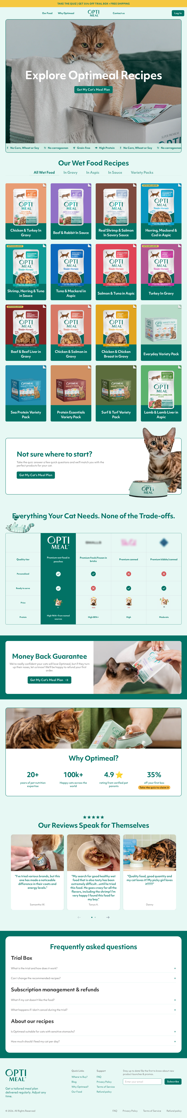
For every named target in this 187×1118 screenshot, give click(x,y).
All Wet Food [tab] (44, 172)
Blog (74, 1081)
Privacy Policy (104, 1081)
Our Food (47, 13)
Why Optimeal (66, 13)
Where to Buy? (79, 1076)
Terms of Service (106, 1086)
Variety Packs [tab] (142, 172)
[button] (91, 917)
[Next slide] (108, 917)
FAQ (99, 1076)
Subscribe (173, 1081)
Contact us (119, 13)
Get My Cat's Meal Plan (35, 475)
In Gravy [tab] (70, 172)
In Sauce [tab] (115, 172)
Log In (178, 13)
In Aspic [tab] (92, 172)
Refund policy (104, 1091)
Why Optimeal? (80, 1086)
